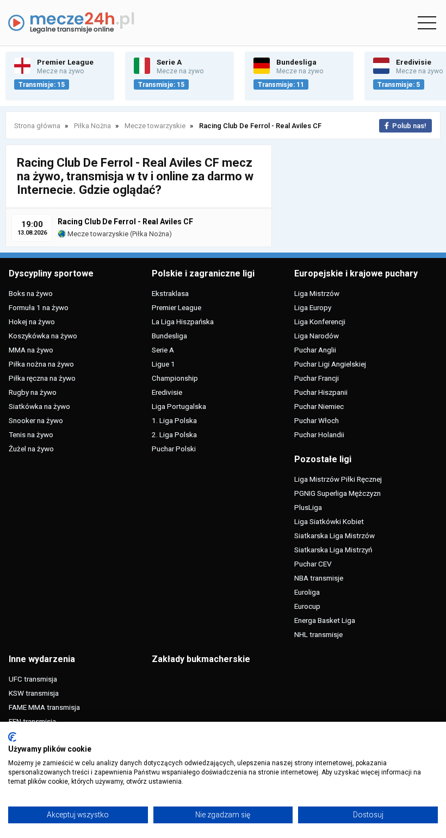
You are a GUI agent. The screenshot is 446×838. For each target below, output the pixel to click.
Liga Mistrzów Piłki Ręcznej (338, 479)
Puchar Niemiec (319, 406)
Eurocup (307, 606)
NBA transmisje (318, 578)
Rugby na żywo (33, 392)
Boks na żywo (31, 293)
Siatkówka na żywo (39, 406)
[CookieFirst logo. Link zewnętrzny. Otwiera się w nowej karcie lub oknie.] (12, 737)
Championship (175, 378)
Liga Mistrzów (316, 293)
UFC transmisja (33, 679)
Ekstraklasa (170, 293)
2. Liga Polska (174, 434)
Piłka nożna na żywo (41, 364)
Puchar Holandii (319, 434)
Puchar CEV (313, 563)
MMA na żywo (31, 349)
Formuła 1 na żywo (39, 307)
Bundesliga (169, 335)
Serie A (163, 349)
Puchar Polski (174, 448)
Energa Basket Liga (324, 620)
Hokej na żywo (32, 321)
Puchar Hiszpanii (321, 392)
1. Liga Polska (174, 420)
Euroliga (307, 592)
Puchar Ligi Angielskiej (330, 364)
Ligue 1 (163, 364)
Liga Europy (312, 307)
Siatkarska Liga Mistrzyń (333, 549)
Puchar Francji (316, 378)
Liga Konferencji (319, 321)
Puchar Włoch (316, 420)
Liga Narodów (316, 335)
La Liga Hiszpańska (183, 321)
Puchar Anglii (315, 349)
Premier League (176, 307)
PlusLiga (308, 507)
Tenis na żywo (31, 434)
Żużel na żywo (31, 448)
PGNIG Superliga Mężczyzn (337, 493)
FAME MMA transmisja (44, 707)
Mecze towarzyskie (97, 234)
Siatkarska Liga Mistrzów (334, 535)
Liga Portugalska (179, 406)
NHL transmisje (318, 634)
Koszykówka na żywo (43, 335)
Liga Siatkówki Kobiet (329, 521)
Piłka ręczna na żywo (42, 378)
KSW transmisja (34, 693)
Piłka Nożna (150, 234)
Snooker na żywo (36, 420)
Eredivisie (167, 392)
